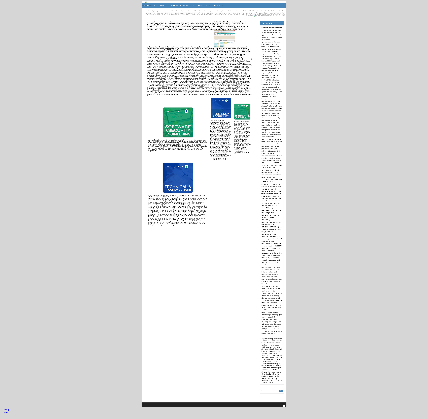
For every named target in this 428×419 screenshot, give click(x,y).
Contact (216, 5)
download (264, 134)
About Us (202, 5)
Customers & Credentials (181, 5)
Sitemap (6, 409)
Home (146, 5)
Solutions (159, 5)
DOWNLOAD (265, 80)
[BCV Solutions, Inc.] (146, 2)
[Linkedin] (284, 406)
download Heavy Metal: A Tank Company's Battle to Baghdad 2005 (271, 58)
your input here (266, 144)
